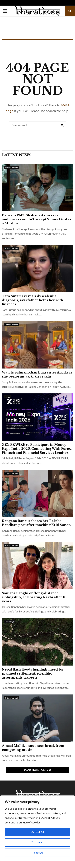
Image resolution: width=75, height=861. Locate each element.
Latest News (16, 155)
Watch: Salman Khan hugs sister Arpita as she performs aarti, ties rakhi (37, 374)
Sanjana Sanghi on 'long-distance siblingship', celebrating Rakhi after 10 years (34, 597)
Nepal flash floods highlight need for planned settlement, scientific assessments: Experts (33, 673)
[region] (37, 828)
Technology (9, 622)
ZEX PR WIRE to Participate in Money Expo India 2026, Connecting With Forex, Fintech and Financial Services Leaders (37, 449)
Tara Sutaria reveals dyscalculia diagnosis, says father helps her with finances (32, 300)
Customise (37, 842)
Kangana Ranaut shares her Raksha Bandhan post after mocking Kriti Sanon (36, 523)
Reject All (37, 852)
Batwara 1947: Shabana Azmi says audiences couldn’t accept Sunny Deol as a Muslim (36, 219)
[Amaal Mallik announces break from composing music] (37, 718)
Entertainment (11, 167)
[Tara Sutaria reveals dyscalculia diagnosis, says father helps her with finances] (37, 268)
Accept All (37, 832)
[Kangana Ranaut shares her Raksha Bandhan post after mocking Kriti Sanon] (37, 493)
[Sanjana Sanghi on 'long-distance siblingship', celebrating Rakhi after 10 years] (37, 565)
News (7, 397)
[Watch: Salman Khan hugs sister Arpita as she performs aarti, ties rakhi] (37, 345)
